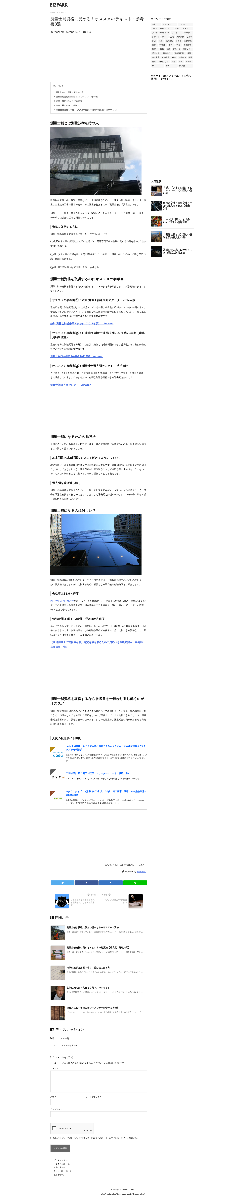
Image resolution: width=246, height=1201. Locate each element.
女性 (170, 45)
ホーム (53, 12)
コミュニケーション (160, 28)
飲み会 (182, 66)
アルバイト (167, 24)
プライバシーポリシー (64, 1171)
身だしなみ (163, 61)
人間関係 (180, 37)
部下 (154, 66)
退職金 (188, 61)
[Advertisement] (98, 61)
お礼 (154, 24)
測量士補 (87, 32)
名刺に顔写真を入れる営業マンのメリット (88, 987)
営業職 (162, 45)
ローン (165, 37)
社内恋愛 (165, 57)
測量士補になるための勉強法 (68, 101)
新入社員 (176, 49)
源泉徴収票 (179, 53)
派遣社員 (155, 53)
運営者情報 (59, 1174)
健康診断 (169, 41)
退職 (181, 61)
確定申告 (155, 57)
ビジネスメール (181, 28)
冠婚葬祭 (188, 41)
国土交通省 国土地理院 (62, 600)
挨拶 (162, 49)
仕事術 (189, 37)
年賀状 (155, 49)
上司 (172, 37)
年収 (178, 45)
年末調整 (187, 45)
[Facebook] (87, 882)
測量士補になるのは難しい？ (68, 105)
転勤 (173, 61)
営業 (154, 45)
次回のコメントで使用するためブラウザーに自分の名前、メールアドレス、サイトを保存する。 (96, 1138)
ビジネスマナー (61, 1160)
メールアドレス (93, 1097)
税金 (174, 57)
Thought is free (138, 1194)
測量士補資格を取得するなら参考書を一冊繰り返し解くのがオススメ (86, 109)
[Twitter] (62, 882)
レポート (155, 37)
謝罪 (190, 57)
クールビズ (183, 24)
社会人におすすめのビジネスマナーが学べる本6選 (92, 1007)
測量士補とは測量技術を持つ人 (69, 92)
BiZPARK (141, 871)
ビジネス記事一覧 (62, 1164)
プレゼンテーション (160, 33)
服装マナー (187, 49)
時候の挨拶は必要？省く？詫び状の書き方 (88, 967)
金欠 (167, 66)
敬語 (168, 49)
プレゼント (176, 33)
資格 (154, 61)
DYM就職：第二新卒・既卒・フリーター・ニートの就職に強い (98, 773)
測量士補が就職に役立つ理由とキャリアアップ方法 (93, 927)
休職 (160, 41)
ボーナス (188, 33)
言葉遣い (182, 57)
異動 (189, 53)
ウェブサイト (56, 1109)
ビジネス (63, 12)
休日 (154, 41)
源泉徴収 (167, 53)
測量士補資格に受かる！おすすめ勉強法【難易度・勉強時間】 (98, 947)
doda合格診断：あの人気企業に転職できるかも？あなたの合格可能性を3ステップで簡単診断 (106, 748)
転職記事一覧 (60, 1167)
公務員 (178, 41)
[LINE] (135, 882)
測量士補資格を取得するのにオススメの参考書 (76, 96)
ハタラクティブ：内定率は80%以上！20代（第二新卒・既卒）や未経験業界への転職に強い (106, 793)
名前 (53, 1097)
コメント (54, 1068)
